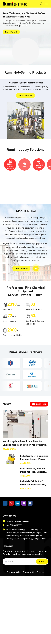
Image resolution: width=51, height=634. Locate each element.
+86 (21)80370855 (14, 525)
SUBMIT (42, 561)
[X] (11, 503)
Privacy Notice (29, 572)
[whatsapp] (23, 503)
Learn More (10, 32)
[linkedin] (17, 503)
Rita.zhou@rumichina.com (17, 521)
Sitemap (40, 572)
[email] (30, 503)
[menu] (46, 3)
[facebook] (5, 503)
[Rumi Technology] (15, 3)
